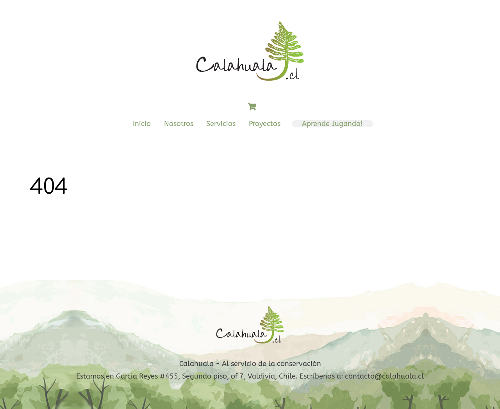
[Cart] (252, 106)
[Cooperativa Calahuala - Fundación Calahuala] (250, 85)
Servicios (221, 123)
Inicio (142, 123)
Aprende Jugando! (332, 123)
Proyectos (264, 123)
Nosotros (178, 123)
